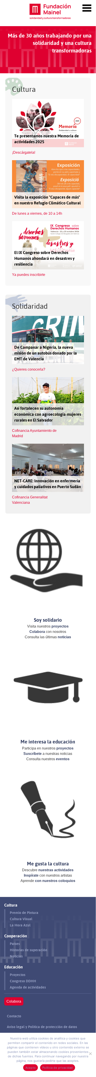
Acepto (30, 1067)
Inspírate (31, 875)
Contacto (14, 1016)
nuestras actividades (56, 870)
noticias (64, 637)
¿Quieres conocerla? (28, 369)
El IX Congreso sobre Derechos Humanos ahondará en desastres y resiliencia (44, 258)
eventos (62, 759)
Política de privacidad (57, 1067)
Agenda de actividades (28, 987)
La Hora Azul (20, 925)
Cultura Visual (21, 919)
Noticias (16, 956)
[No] (90, 1053)
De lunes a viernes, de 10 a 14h (37, 213)
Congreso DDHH (23, 981)
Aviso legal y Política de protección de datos (42, 1027)
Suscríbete (32, 754)
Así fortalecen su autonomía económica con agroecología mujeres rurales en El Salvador (47, 414)
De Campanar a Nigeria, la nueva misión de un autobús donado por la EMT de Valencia (45, 353)
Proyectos (17, 975)
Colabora (37, 632)
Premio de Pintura (24, 913)
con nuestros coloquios (55, 881)
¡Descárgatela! (23, 152)
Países (15, 944)
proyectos (60, 626)
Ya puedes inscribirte (28, 275)
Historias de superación (28, 950)
